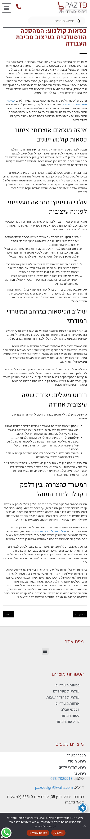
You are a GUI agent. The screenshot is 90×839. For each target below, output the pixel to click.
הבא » (8, 614)
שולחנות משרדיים (66, 691)
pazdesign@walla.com (54, 787)
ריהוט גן (80, 773)
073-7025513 (61, 778)
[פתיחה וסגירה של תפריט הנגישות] (82, 808)
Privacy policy (38, 832)
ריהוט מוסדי (77, 761)
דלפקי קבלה (70, 709)
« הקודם (80, 614)
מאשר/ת (58, 832)
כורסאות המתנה (68, 721)
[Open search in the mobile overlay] (56, 20)
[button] (6, 8)
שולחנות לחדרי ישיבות (63, 697)
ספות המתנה (70, 715)
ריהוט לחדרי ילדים (72, 767)
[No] (85, 826)
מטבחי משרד (76, 755)
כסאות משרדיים (67, 685)
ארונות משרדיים (67, 703)
